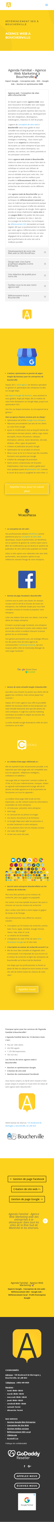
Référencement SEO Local (19, 1432)
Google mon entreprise (36, 420)
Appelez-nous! (27, 989)
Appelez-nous (27, 1476)
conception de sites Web (31, 536)
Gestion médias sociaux (18, 1428)
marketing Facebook (27, 645)
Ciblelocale (12, 1435)
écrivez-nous (27, 1486)
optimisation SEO (33, 469)
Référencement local (18, 1295)
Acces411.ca (12, 1438)
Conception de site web (34, 1289)
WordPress (33, 534)
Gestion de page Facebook (28, 1179)
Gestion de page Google (25, 1199)
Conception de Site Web (18, 1425)
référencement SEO (18, 224)
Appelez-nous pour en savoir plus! (27, 489)
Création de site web (25, 1189)
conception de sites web (28, 124)
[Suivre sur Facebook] (24, 1466)
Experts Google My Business (20, 395)
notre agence (22, 385)
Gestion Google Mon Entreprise (21, 1422)
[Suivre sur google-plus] (30, 1466)
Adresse (9, 1375)
